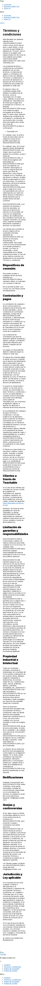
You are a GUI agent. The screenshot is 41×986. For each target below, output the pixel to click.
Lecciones (7, 4)
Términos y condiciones (12, 967)
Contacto (7, 965)
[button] (20, 12)
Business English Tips (11, 6)
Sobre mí (7, 8)
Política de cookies (10, 971)
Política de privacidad (11, 969)
